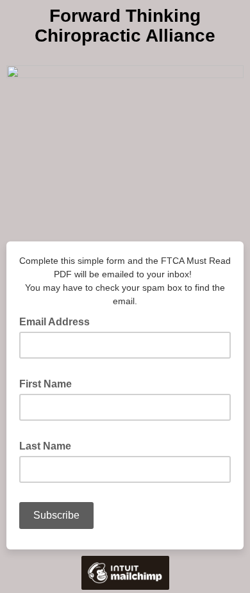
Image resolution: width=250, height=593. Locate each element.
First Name (49, 383)
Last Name (49, 445)
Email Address (58, 321)
